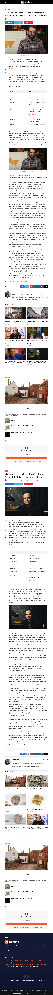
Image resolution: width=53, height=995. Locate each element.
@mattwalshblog (32, 114)
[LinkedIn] (6, 69)
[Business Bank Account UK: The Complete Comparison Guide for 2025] (15, 313)
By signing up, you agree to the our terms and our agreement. (27, 461)
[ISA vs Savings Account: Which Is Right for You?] (7, 427)
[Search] (47, 2)
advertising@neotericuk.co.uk (45, 993)
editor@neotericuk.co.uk (29, 993)
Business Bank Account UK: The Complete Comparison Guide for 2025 (15, 322)
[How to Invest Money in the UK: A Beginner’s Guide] (7, 434)
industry (32, 645)
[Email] (6, 76)
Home (6, 5)
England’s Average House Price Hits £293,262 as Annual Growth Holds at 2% (26, 409)
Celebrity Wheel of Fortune (36, 211)
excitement (12, 68)
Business (7, 9)
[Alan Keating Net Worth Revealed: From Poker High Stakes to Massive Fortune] (37, 354)
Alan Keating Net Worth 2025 (23, 748)
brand (22, 190)
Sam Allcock (11, 18)
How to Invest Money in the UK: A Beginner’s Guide (23, 432)
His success (30, 535)
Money (6, 470)
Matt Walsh (31, 94)
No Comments (37, 18)
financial (21, 704)
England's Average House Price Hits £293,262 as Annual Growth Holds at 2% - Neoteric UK (25, 960)
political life (22, 137)
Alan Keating (32, 555)
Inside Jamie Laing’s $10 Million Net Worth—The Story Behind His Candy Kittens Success (15, 342)
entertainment (24, 663)
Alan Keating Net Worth (10, 748)
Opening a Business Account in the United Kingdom (37, 322)
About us (17, 980)
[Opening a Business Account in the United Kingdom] (37, 313)
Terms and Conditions (28, 980)
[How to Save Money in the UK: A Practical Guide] (15, 819)
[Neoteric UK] (26, 2)
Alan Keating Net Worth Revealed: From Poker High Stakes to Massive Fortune (37, 362)
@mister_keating (32, 580)
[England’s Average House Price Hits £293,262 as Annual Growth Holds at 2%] (26, 391)
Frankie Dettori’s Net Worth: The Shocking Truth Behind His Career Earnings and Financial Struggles (15, 363)
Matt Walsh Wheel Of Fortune (22, 281)
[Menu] (5, 2)
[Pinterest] (6, 72)
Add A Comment (26, 370)
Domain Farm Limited (17, 993)
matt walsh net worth (9, 281)
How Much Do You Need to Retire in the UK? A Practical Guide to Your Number (27, 419)
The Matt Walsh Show (34, 117)
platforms (38, 259)
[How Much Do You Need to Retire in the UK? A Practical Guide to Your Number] (7, 420)
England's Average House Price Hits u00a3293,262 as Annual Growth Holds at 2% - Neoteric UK (26, 964)
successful (16, 697)
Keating (16, 719)
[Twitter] (6, 66)
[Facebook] (6, 62)
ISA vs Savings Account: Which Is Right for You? (22, 425)
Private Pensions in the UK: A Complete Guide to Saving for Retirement (37, 808)
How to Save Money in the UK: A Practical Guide (15, 828)
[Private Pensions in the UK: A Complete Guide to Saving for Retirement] (37, 800)
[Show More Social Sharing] (34, 22)
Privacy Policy (34, 461)
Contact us (39, 980)
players (25, 520)
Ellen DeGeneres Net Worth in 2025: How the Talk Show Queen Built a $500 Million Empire (37, 342)
